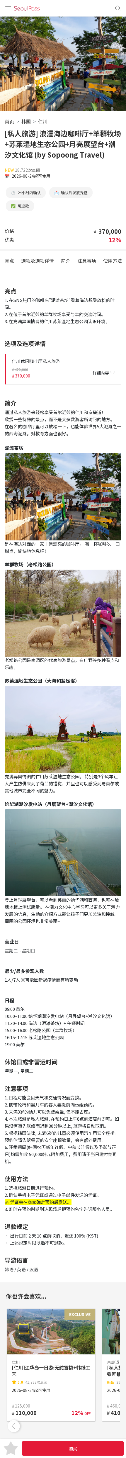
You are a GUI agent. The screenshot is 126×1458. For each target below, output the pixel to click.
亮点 (9, 260)
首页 (9, 121)
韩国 (26, 121)
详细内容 (101, 373)
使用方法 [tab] (112, 260)
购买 (73, 1449)
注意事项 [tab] (86, 260)
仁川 (42, 121)
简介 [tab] (65, 260)
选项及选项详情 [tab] (37, 260)
